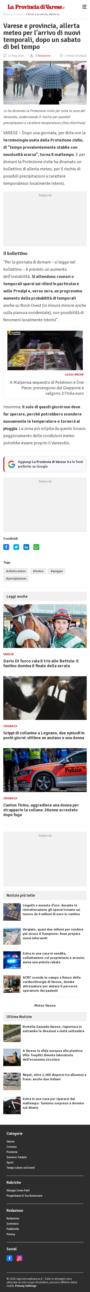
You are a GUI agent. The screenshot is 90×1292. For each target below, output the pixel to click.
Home (6, 14)
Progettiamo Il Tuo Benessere (24, 1196)
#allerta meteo (16, 571)
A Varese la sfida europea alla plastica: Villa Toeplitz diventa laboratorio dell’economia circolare (53, 1055)
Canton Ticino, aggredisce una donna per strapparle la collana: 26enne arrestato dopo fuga (41, 809)
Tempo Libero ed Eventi (21, 1168)
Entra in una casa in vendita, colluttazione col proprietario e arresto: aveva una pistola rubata (54, 957)
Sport (10, 1162)
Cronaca (17, 14)
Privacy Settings (25, 1286)
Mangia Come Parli (18, 1190)
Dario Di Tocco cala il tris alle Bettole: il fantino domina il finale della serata (41, 663)
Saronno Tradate (17, 1157)
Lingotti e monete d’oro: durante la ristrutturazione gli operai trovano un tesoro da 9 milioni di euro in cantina (51, 909)
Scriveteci (13, 1224)
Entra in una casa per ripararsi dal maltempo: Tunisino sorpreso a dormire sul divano (53, 1103)
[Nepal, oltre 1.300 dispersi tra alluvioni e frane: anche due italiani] (12, 1089)
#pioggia (56, 571)
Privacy (11, 1234)
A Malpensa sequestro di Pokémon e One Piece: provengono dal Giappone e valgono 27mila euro (47, 388)
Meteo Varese (45, 1005)
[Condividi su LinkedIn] (26, 548)
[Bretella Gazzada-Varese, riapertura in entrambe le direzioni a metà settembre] (12, 1041)
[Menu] (85, 6)
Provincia (12, 1152)
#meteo (38, 571)
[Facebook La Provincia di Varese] (6, 548)
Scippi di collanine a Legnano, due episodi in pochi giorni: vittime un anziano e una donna (44, 735)
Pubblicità (13, 1229)
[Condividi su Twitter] (16, 548)
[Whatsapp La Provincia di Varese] (36, 548)
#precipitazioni (16, 578)
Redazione (13, 1218)
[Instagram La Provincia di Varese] (19, 1260)
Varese (8, 654)
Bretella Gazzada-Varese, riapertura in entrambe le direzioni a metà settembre (54, 1029)
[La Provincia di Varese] (36, 6)
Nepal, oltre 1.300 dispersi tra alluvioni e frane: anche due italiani (55, 1077)
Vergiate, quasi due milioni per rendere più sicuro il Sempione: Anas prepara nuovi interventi (53, 933)
